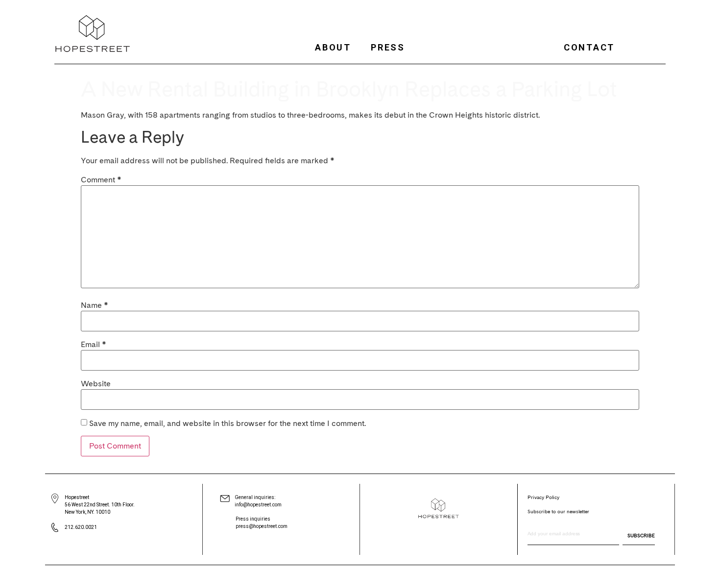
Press (388, 47)
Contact (589, 47)
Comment (101, 180)
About (333, 47)
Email (93, 345)
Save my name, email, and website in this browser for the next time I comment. (227, 423)
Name (94, 305)
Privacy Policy (543, 497)
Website (96, 384)
